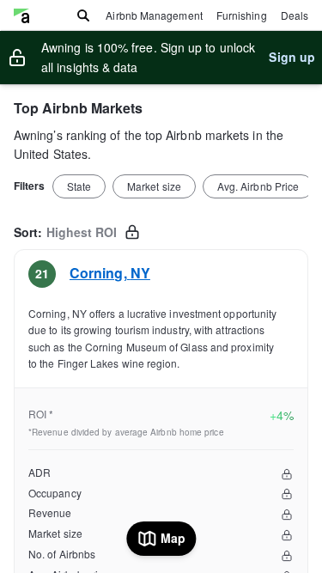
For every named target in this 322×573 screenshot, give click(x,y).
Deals (294, 15)
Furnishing (241, 15)
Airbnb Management (154, 15)
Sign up (292, 56)
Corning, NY (110, 273)
